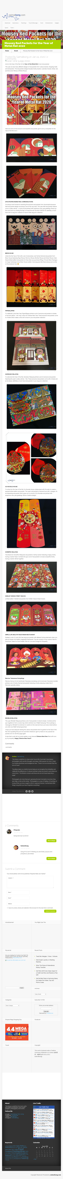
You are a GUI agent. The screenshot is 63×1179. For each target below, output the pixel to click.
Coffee (16, 1149)
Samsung (12, 1158)
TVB (6, 1160)
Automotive (15, 23)
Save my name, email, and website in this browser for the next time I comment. (31, 908)
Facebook (29, 791)
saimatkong (13, 1116)
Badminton (9, 1147)
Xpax (8, 1160)
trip (27, 1158)
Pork (19, 1157)
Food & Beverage (33, 23)
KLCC (8, 1154)
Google (26, 791)
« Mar (34, 1159)
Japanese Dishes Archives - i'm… (43, 1126)
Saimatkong (22, 57)
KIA (6, 1154)
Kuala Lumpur (12, 1154)
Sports (6, 27)
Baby (25, 1146)
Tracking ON (48, 1137)
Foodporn (8, 1151)
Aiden (14, 1146)
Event (41, 23)
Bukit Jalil (15, 1147)
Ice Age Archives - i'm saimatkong (43, 1132)
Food (21, 1149)
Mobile (17, 1155)
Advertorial (7, 23)
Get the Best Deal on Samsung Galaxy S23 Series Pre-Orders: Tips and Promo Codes (47, 980)
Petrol (12, 1157)
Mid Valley (13, 1155)
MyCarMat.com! (17, 957)
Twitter (32, 791)
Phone (16, 1157)
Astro (22, 1146)
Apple (18, 1146)
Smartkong (15, 1115)
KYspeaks (17, 830)
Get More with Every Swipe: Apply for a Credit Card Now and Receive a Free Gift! (46, 973)
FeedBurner (50, 1013)
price (21, 1157)
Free (6, 1153)
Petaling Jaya (8, 1157)
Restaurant (7, 1158)
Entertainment (49, 23)
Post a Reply (51, 840)
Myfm (20, 1155)
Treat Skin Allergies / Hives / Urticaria (46, 956)
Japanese (25, 1153)
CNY (12, 1149)
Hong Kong (14, 1153)
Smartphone (17, 1158)
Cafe (18, 1147)
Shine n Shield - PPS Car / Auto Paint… (41, 1110)
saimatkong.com (55, 1175)
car (21, 1147)
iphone (20, 1153)
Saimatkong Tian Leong (17, 1114)
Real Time (43, 1137)
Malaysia (8, 1155)
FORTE (26, 1151)
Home (7, 50)
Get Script (39, 1137)
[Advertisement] (30, 6)
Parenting (24, 23)
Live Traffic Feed (44, 1107)
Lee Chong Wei (20, 1154)
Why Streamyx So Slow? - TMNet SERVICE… (44, 1115)
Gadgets (57, 23)
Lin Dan (26, 1154)
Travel (12, 27)
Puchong (25, 1157)
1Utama (10, 1146)
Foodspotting (19, 1151)
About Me (8, 1168)
